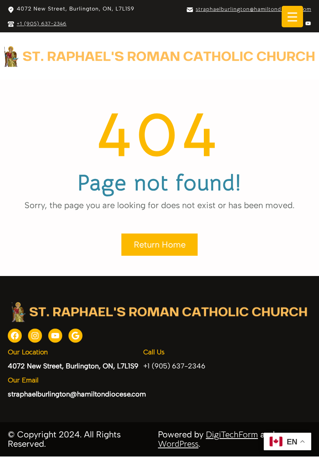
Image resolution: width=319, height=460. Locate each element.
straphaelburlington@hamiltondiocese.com (253, 8)
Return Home (160, 244)
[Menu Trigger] (292, 16)
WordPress (178, 444)
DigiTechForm (232, 434)
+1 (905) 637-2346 (42, 23)
